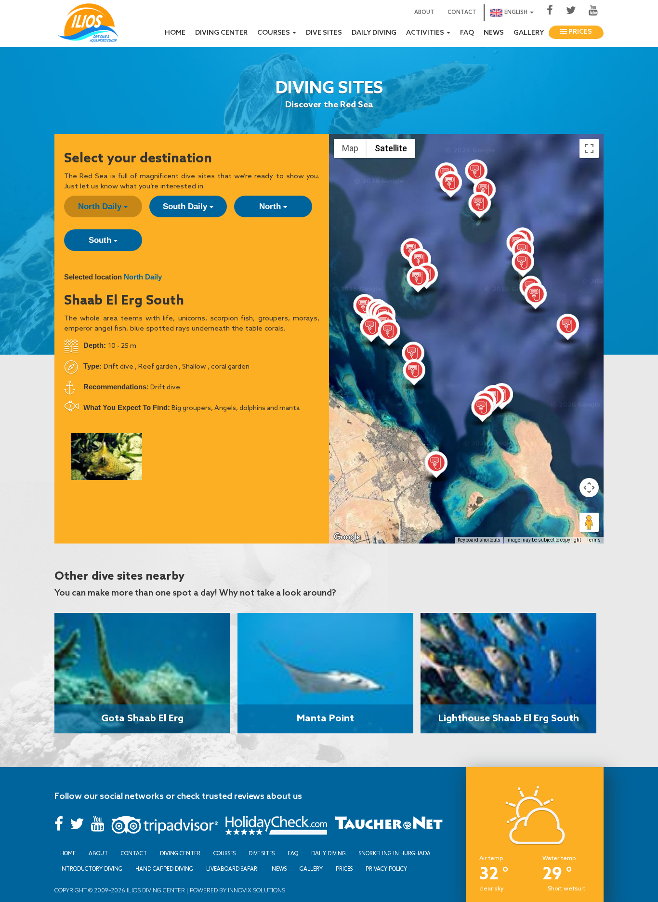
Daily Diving (374, 33)
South (101, 240)
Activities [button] (426, 33)
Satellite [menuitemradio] (391, 148)
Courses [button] (274, 33)
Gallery (528, 33)
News (494, 33)
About (424, 12)
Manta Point (325, 717)
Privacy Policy (386, 868)
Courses (224, 853)
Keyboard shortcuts (479, 540)
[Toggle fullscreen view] (589, 148)
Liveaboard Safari (232, 868)
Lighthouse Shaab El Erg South (508, 717)
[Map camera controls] (589, 487)
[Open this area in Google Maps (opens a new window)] (347, 537)
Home (175, 33)
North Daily (101, 206)
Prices (579, 32)
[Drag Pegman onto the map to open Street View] (589, 522)
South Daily (186, 206)
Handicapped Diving (164, 868)
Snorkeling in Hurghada (395, 853)
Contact (461, 12)
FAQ (467, 33)
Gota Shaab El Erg (142, 717)
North (271, 206)
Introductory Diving (91, 868)
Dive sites (324, 33)
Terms (594, 540)
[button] (476, 175)
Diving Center (221, 33)
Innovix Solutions (255, 890)
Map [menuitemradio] (350, 148)
